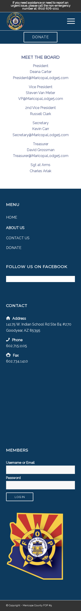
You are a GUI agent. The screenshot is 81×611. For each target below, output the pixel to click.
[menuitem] (69, 21)
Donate (40, 37)
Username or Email (20, 462)
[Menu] (69, 21)
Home (11, 217)
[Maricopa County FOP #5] (33, 21)
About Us (15, 228)
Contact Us (17, 238)
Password (13, 478)
